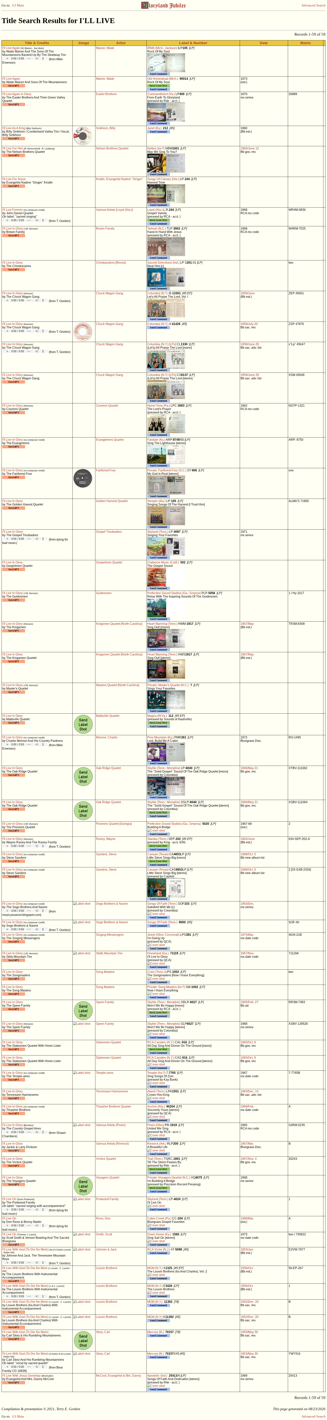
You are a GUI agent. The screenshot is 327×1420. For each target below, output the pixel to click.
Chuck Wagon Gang (109, 293)
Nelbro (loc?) (156, 148)
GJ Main (18, 5)
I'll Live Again (11, 48)
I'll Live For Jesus (14, 179)
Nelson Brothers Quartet (112, 148)
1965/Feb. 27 (249, 1002)
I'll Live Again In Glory (16, 94)
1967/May (247, 623)
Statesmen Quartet (108, 1042)
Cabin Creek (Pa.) (159, 1218)
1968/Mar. (247, 1218)
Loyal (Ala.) (155, 209)
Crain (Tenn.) (156, 971)
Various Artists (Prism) (110, 1125)
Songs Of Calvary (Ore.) (163, 179)
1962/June (248, 838)
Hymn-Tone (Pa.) (158, 405)
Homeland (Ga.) (158, 953)
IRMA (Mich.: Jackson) (162, 48)
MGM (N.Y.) (155, 1268)
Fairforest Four (106, 470)
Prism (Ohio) (155, 1125)
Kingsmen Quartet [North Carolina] (119, 623)
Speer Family (105, 1002)
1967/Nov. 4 (249, 1158)
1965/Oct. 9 (248, 1042)
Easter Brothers (106, 94)
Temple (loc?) (156, 1072)
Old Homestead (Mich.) (162, 78)
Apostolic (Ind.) (157, 1375)
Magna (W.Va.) (157, 715)
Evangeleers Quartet (110, 439)
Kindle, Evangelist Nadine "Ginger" (119, 179)
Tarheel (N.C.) (156, 228)
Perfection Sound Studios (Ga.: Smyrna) (174, 593)
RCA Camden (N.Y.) (160, 1042)
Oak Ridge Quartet (108, 768)
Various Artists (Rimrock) (112, 1143)
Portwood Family (107, 1199)
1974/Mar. (247, 934)
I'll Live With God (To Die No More (24, 1268)
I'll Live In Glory (12, 228)
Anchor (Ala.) (156, 1106)
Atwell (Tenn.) (156, 1091)
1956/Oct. (247, 1268)
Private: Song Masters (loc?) (166, 987)
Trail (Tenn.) (155, 1158)
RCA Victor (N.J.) (158, 1249)
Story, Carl (103, 1332)
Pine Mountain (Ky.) (160, 737)
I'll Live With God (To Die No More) (25, 1249)
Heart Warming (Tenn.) (162, 623)
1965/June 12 (250, 148)
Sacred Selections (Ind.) (163, 262)
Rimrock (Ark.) (156, 1143)
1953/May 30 (249, 1332)
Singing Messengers (110, 934)
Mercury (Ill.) (155, 1332)
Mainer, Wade (105, 48)
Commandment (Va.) (161, 94)
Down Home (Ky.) (159, 1234)
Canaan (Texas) (158, 854)
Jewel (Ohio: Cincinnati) (163, 934)
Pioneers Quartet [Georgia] (114, 823)
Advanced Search (313, 5)
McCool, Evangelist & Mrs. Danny (118, 1375)
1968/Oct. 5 (248, 854)
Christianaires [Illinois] (111, 262)
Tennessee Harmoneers (112, 1091)
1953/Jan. (247, 1249)
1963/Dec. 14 (249, 1091)
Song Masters (105, 971)
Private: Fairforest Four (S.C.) (166, 470)
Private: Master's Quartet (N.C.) (168, 685)
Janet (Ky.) (154, 128)
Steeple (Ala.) (156, 501)
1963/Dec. (247, 903)
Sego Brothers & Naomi (112, 903)
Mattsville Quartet (107, 715)
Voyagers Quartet (107, 1177)
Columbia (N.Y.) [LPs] (161, 344)
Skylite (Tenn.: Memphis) (163, 768)
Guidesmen (103, 593)
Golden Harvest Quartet (112, 501)
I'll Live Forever (12, 209)
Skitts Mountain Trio (109, 953)
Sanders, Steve (106, 854)
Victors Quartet (106, 1158)
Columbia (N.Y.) (157, 293)
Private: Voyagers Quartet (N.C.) (168, 1177)
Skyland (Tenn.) (157, 531)
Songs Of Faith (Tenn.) (162, 903)
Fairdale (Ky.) (156, 439)
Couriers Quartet (107, 405)
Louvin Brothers (106, 1268)
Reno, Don (103, 1218)
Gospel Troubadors (109, 531)
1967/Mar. (247, 1143)
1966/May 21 (249, 768)
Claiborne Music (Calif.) (163, 562)
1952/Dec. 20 (249, 1301)
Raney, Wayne (105, 838)
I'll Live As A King (13, 128)
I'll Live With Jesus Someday (21, 1375)
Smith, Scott (104, 1234)
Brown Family (105, 228)
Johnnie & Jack (106, 1249)
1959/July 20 (249, 324)
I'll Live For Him (12, 148)
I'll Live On (9, 1199)
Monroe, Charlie (107, 737)
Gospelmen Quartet (109, 562)
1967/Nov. (247, 953)
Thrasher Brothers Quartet (113, 1106)
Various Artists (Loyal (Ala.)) (114, 209)
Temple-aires (104, 1072)
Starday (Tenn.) (157, 838)
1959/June (248, 293)
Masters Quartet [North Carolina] (117, 685)
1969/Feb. (247, 1106)
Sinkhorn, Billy (105, 128)
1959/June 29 (250, 344)
